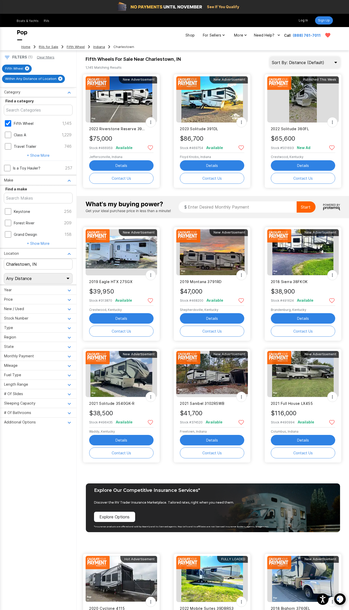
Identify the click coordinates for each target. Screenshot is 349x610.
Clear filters (45, 57)
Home (25, 46)
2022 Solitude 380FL (290, 129)
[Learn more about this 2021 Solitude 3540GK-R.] (121, 374)
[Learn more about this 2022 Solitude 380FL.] (303, 99)
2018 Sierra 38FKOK (289, 281)
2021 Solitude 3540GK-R (112, 403)
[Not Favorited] (150, 147)
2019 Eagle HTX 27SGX (110, 281)
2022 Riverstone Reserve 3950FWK (118, 129)
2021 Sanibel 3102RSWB (202, 403)
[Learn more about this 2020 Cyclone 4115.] (121, 579)
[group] (17, 69)
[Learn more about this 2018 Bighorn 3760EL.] (303, 579)
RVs (46, 21)
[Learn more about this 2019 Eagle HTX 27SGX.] (121, 252)
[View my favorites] (328, 35)
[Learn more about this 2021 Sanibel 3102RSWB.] (212, 374)
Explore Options (114, 516)
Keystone (22, 211)
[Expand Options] (151, 122)
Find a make (16, 189)
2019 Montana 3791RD (201, 281)
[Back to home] (22, 35)
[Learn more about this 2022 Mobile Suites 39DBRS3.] (212, 579)
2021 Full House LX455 (292, 403)
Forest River (24, 223)
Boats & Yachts (28, 21)
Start (305, 207)
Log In (303, 20)
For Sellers (212, 35)
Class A (20, 135)
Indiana (99, 46)
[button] (323, 599)
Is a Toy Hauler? (26, 168)
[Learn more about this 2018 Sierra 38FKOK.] (303, 252)
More (238, 35)
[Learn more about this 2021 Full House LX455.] (303, 374)
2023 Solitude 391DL (199, 129)
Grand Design (25, 234)
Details (121, 165)
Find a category (19, 101)
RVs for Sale (48, 46)
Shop (190, 35)
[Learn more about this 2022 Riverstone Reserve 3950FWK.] (121, 99)
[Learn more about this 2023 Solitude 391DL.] (212, 99)
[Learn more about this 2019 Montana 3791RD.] (212, 252)
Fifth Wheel (76, 46)
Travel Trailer (25, 146)
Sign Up (324, 20)
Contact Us (121, 178)
